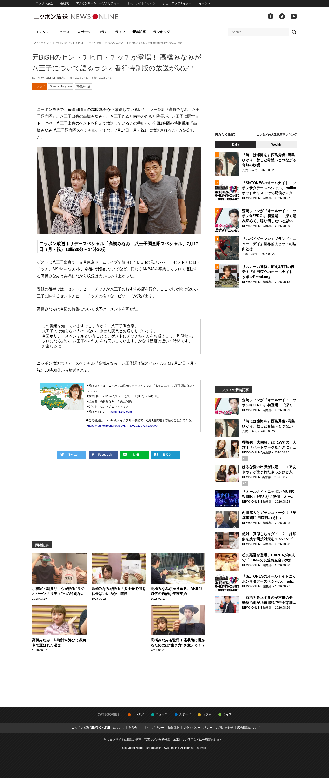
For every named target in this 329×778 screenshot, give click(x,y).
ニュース (63, 32)
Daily (235, 144)
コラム (103, 32)
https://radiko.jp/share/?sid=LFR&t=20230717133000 (123, 425)
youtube (294, 16)
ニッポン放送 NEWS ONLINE (85, 16)
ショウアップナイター (177, 3)
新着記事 (139, 32)
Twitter (282, 16)
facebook (270, 16)
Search (294, 32)
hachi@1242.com (120, 411)
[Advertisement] (256, 85)
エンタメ (42, 32)
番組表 (64, 3)
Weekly (276, 144)
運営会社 (134, 727)
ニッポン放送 (44, 3)
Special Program (61, 86)
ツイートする (71, 455)
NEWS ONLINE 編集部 (51, 77)
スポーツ (84, 32)
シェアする (103, 455)
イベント (205, 3)
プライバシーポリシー (197, 727)
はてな (165, 455)
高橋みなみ (83, 86)
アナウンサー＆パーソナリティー (97, 3)
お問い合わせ (224, 727)
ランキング (161, 32)
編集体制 (173, 727)
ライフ (120, 32)
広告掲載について (248, 727)
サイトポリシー (154, 727)
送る (134, 455)
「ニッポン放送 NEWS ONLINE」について (97, 727)
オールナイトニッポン (141, 3)
